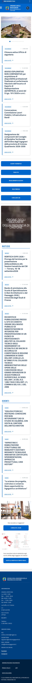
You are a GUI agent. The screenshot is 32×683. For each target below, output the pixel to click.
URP (16, 668)
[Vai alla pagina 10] (21, 41)
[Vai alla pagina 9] (20, 41)
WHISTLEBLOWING (7, 673)
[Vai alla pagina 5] (15, 41)
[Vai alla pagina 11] (23, 41)
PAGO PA (16, 172)
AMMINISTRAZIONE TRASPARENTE (11, 663)
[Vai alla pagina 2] (11, 41)
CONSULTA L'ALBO (16, 528)
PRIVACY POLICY (6, 668)
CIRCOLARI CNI (16, 198)
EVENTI (5, 400)
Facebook (4, 651)
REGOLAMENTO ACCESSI (16, 181)
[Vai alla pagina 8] (19, 41)
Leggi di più (8, 60)
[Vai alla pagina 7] (17, 41)
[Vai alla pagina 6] (16, 41)
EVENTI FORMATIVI (16, 164)
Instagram (4, 654)
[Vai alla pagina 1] (9, 41)
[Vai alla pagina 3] (12, 41)
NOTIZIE (6, 246)
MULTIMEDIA (16, 189)
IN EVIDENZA (8, 48)
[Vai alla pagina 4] (13, 41)
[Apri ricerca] (27, 8)
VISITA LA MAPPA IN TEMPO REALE (16, 560)
